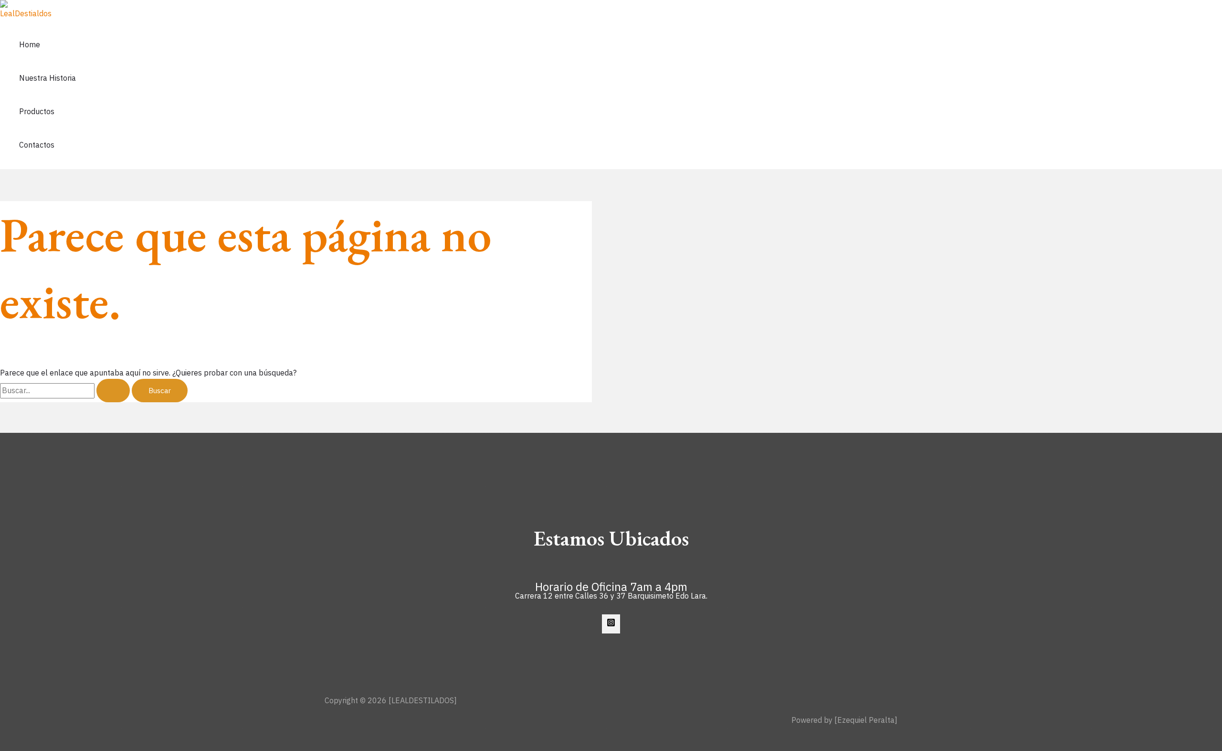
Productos (36, 111)
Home (29, 44)
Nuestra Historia (47, 78)
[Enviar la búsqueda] (113, 390)
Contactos (36, 145)
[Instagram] (611, 623)
